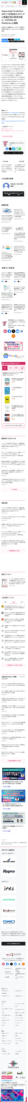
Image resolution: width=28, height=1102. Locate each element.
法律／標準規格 (19, 1015)
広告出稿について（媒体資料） (20, 969)
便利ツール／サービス (6, 1040)
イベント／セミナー (19, 1040)
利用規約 (18, 971)
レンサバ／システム (19, 1017)
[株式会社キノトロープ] (8, 899)
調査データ (4, 1035)
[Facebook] (9, 331)
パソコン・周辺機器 (22, 368)
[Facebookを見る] (7, 964)
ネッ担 (18, 325)
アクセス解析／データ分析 (7, 1009)
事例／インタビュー (19, 1033)
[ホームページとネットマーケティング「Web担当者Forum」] (6, 1078)
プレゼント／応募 (5, 1053)
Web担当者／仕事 (6, 1015)
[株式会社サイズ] (8, 910)
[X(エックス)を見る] (11, 964)
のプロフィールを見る (13, 193)
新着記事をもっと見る (14, 550)
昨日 (5, 602)
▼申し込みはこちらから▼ (7, 1088)
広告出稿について (19, 995)
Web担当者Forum (6, 2)
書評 (16, 1035)
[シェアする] (7, 148)
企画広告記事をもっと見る (14, 760)
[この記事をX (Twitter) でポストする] (10, 148)
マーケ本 (4, 368)
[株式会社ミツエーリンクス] (8, 860)
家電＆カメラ (16, 368)
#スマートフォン (9, 129)
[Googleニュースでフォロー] (19, 964)
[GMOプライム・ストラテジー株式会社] (8, 922)
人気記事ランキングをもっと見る (14, 665)
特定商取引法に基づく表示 (20, 974)
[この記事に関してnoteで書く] (16, 148)
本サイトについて (8, 968)
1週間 (13, 602)
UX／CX (4, 1017)
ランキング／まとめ (6, 1043)
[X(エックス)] (13, 331)
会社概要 (7, 977)
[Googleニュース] (21, 331)
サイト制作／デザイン (20, 1009)
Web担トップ (3, 839)
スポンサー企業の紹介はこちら (13, 943)
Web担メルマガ (19, 990)
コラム (3, 1038)
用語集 (17, 1053)
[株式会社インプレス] (13, 1064)
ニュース (3, 841)
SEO (2, 6)
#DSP (2, 129)
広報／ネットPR (5, 1020)
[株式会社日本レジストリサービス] (8, 888)
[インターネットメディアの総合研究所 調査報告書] (19, 1078)
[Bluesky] (15, 964)
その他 (17, 1025)
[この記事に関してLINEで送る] (20, 148)
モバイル (4, 1022)
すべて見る (14, 489)
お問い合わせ (8, 971)
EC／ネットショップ (19, 1020)
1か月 (21, 602)
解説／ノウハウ (5, 1033)
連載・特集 (4, 993)
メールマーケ (18, 1022)
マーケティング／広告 (9, 6)
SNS (20, 6)
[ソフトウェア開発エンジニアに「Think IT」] (19, 1074)
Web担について (5, 995)
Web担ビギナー (5, 990)
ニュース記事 (18, 1051)
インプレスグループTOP (19, 977)
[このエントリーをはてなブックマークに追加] (13, 148)
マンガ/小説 (18, 1038)
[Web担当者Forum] (13, 955)
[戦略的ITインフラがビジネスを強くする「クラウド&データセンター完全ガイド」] (6, 1074)
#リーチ (22, 131)
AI (16, 6)
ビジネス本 (10, 368)
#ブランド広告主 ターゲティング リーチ (10, 131)
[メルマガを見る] (3, 964)
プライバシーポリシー (9, 973)
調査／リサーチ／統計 (20, 1012)
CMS (3, 1012)
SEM (3, 1025)
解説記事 (4, 1051)
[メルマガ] (5, 331)
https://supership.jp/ (13, 112)
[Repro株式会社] (8, 871)
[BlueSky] (17, 331)
